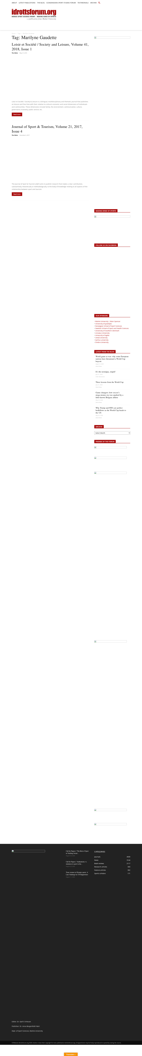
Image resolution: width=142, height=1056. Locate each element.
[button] (99, 3)
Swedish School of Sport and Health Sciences (112, 328)
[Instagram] (121, 3)
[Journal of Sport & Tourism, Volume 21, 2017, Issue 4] (50, 159)
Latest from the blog (105, 352)
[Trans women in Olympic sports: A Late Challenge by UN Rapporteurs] (58, 875)
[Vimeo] (126, 3)
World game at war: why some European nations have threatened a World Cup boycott (112, 359)
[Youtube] (129, 3)
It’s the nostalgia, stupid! (105, 371)
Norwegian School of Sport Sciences (108, 326)
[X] (124, 3)
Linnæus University (102, 333)
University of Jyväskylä (103, 324)
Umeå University (101, 338)
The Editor (15, 53)
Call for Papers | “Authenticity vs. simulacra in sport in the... (76, 863)
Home (14, 33)
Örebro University (101, 342)
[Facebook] (119, 3)
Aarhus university (101, 340)
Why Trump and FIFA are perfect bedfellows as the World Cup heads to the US (111, 410)
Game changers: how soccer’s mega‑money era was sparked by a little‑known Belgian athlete (109, 395)
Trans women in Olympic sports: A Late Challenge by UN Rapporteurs (77, 873)
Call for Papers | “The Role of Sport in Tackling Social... (77, 852)
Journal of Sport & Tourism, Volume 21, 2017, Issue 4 (47, 129)
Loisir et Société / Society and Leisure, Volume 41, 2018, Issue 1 (50, 46)
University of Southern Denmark (107, 331)
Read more (17, 114)
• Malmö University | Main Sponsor (107, 321)
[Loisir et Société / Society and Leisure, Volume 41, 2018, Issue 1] (50, 77)
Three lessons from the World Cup (109, 382)
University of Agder (102, 335)
